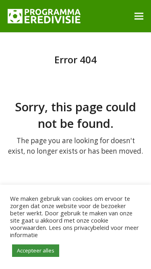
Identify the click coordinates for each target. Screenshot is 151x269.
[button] (138, 16)
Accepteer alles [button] (35, 250)
